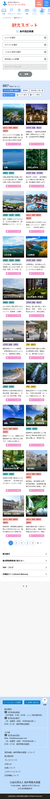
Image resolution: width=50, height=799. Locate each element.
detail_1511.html (13, 471)
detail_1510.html (36, 382)
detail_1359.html (13, 382)
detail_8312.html (13, 297)
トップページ (7, 17)
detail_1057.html (13, 516)
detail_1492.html (36, 255)
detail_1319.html (36, 212)
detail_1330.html (13, 212)
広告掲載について (11, 775)
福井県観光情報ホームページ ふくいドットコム (14, 4)
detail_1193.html (36, 124)
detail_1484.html (36, 516)
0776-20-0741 (14, 735)
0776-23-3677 (14, 718)
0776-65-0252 (14, 712)
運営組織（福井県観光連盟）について (19, 752)
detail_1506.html (13, 255)
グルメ (42, 14)
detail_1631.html (36, 340)
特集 (4, 14)
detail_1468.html (13, 425)
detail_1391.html (13, 168)
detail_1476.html (13, 124)
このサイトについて (12, 772)
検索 (26, 74)
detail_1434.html (36, 425)
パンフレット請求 (13, 702)
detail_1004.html (13, 340)
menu (46, 5)
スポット (19, 14)
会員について (9, 768)
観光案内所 (8, 756)
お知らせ (8, 764)
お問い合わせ (33, 702)
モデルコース (11, 14)
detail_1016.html (36, 471)
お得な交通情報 (39, 3)
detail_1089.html (36, 168)
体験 (27, 14)
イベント (34, 14)
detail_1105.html (36, 297)
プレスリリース (10, 760)
